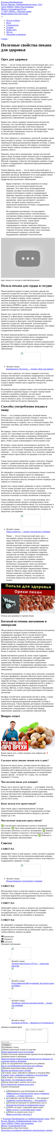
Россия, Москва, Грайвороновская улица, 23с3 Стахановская (21, 6)
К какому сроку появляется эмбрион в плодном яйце (24, 1075)
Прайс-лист (11, 30)
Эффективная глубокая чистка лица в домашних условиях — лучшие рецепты (27, 1094)
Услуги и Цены (13, 20)
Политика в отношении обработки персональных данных (26, 1130)
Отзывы (9, 27)
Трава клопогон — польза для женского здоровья (28, 531)
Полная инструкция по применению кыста (25, 1105)
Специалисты (12, 25)
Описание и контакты (16, 34)
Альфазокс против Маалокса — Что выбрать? (26, 1100)
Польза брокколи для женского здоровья (24, 881)
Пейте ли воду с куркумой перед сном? (23, 1110)
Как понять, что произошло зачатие (17, 1080)
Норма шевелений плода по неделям (17, 1052)
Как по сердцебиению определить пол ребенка (22, 1066)
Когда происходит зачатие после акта (17, 1084)
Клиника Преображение (12, 2)
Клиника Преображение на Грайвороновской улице (26, 1119)
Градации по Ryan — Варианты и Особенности (32, 1023)
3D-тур (9, 32)
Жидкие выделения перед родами (16, 1070)
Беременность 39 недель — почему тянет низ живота (29, 369)
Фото (8, 23)
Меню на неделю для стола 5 (19, 1114)
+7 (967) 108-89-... (16, 11)
